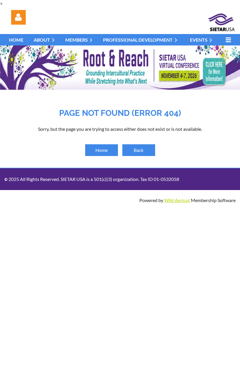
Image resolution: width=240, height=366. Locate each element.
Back (138, 150)
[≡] (227, 39)
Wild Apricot (177, 200)
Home (101, 150)
